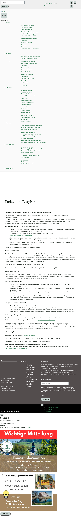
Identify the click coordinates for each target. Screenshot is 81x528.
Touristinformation (26, 90)
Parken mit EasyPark (27, 74)
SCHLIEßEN (5, 513)
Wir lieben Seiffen (26, 121)
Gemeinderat (25, 68)
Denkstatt (24, 45)
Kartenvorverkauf (26, 92)
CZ (55, 3)
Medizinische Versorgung (28, 34)
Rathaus (8, 53)
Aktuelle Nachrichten (27, 25)
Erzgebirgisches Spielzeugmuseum (31, 125)
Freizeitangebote (26, 110)
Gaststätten (24, 109)
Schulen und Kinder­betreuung (30, 32)
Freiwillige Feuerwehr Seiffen (29, 38)
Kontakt (29, 384)
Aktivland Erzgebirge (27, 115)
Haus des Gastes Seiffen (28, 35)
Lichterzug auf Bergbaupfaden (30, 155)
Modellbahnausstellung (28, 136)
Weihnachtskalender (27, 164)
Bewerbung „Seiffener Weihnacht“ (31, 149)
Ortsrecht (24, 85)
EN (45, 5)
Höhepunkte (9, 168)
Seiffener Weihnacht (27, 147)
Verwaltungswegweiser (28, 61)
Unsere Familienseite (27, 102)
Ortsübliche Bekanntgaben (29, 58)
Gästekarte (24, 98)
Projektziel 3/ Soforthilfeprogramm (31, 134)
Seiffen (8, 22)
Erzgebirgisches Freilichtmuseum (31, 127)
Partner (23, 47)
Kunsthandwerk (26, 104)
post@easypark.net (29, 335)
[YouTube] (75, 2)
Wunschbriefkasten (27, 152)
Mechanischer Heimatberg (29, 129)
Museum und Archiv (27, 138)
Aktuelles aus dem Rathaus (29, 63)
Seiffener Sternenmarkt (28, 162)
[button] (4, 20)
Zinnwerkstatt (25, 160)
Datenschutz (25, 76)
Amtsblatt (24, 65)
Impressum (49, 411)
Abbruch (30, 427)
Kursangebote (25, 112)
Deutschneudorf (26, 81)
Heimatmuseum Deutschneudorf (31, 140)
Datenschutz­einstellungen (53, 407)
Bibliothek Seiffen (26, 29)
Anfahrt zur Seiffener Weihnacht (30, 151)
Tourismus (9, 87)
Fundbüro (24, 40)
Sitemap (29, 386)
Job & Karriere (25, 71)
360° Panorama (31, 379)
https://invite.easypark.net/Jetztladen (16, 348)
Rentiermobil (25, 157)
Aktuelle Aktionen (26, 94)
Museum (8, 123)
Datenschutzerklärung (54, 387)
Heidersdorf (24, 83)
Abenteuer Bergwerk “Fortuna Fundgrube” (34, 142)
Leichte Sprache (48, 3)
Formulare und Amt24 (27, 78)
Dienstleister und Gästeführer (30, 48)
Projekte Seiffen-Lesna (28, 117)
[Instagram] (71, 6)
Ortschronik (24, 119)
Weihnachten (10, 144)
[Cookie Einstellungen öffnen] (12, 522)
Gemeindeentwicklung (27, 70)
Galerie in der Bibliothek (28, 132)
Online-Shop (30, 374)
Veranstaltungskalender (28, 96)
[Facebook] (71, 2)
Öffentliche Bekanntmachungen (30, 56)
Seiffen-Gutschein (26, 100)
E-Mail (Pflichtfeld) (46, 379)
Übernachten (25, 107)
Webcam (29, 377)
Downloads (30, 382)
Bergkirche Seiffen (26, 27)
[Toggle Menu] (42, 405)
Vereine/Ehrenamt (26, 42)
